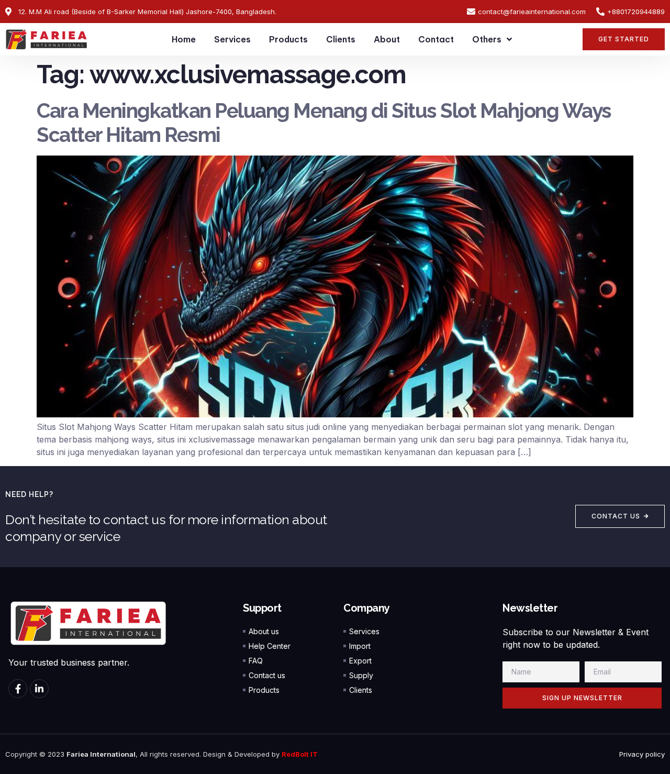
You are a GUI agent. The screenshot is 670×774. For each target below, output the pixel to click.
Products (288, 39)
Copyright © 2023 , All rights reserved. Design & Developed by (143, 754)
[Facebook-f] (17, 688)
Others (486, 39)
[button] (624, 39)
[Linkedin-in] (39, 688)
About (387, 39)
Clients (340, 39)
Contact (436, 39)
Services (232, 39)
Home (184, 39)
